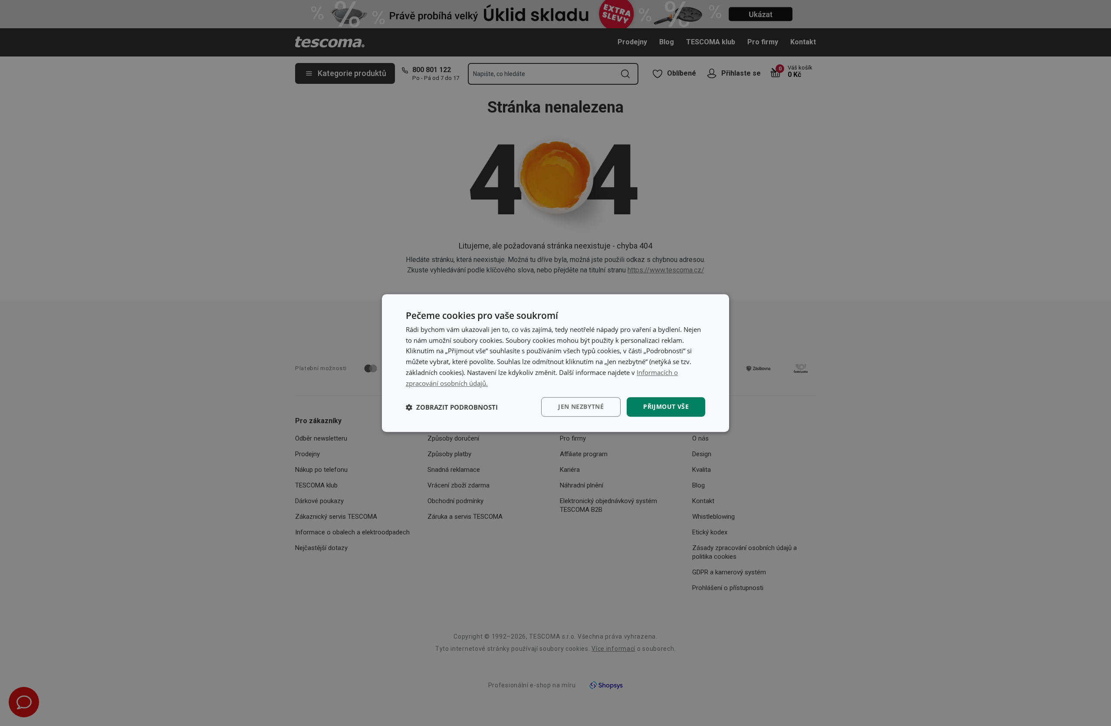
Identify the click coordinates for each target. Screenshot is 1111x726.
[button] (452, 407)
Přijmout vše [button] (666, 407)
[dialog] (555, 363)
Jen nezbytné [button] (581, 407)
